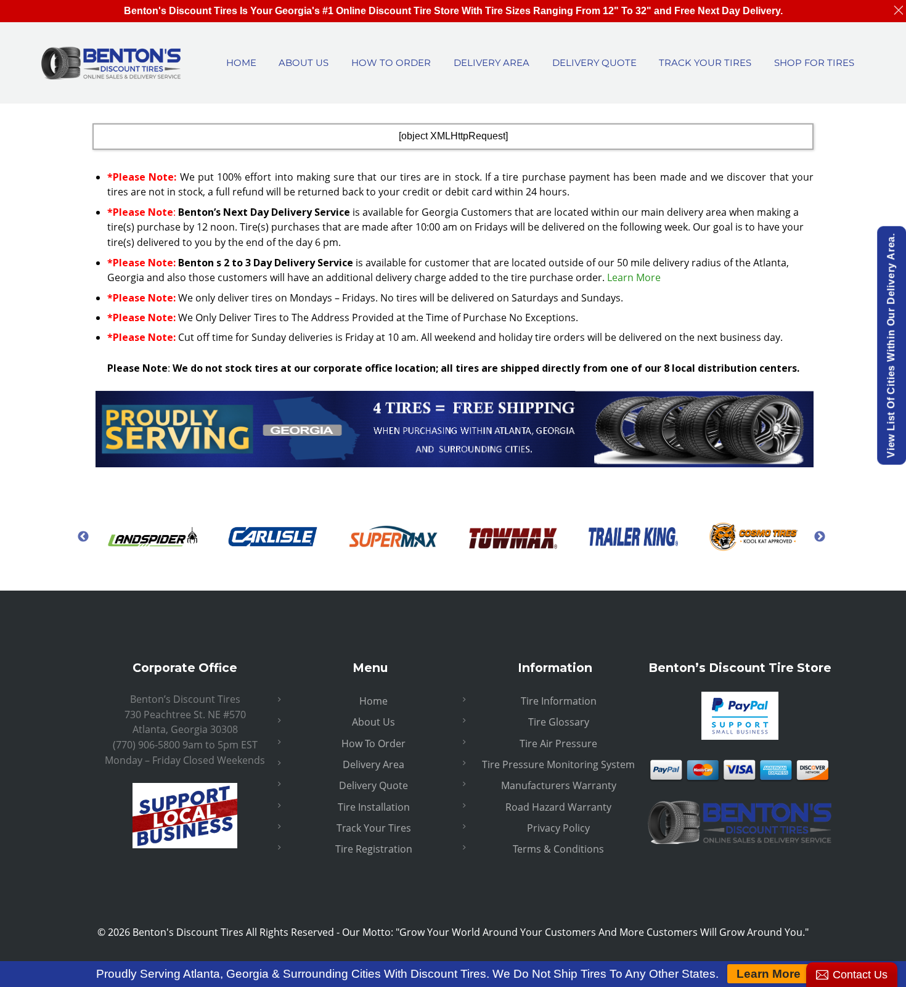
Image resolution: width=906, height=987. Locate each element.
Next (820, 536)
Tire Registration (373, 849)
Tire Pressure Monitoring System (558, 764)
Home (373, 701)
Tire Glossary (558, 722)
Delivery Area (373, 764)
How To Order (373, 743)
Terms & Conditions (558, 849)
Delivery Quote (373, 785)
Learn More (634, 277)
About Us (373, 722)
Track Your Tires (374, 828)
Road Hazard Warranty (558, 807)
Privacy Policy (558, 828)
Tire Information (559, 701)
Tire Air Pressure (558, 743)
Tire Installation (374, 807)
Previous (83, 536)
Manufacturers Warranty (558, 785)
